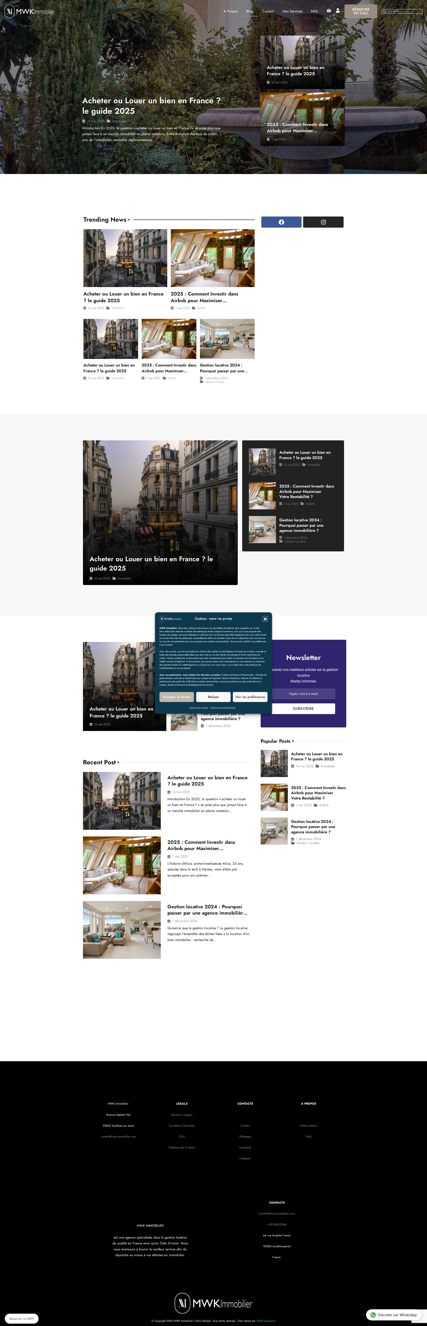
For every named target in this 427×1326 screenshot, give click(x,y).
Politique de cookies (198, 707)
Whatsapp (245, 1136)
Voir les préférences (250, 696)
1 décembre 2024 (216, 378)
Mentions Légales (181, 1115)
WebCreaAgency (266, 1321)
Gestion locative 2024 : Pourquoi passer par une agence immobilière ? (222, 371)
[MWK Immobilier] (170, 618)
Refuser (213, 696)
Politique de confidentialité (222, 707)
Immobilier (119, 121)
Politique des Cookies (182, 1147)
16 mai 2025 (96, 121)
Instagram (245, 1158)
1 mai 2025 (278, 139)
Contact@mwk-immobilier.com (277, 1213)
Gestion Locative (214, 382)
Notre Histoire (308, 1126)
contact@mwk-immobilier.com (118, 1136)
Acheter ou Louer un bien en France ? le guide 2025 (151, 106)
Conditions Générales (182, 1126)
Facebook (245, 1147)
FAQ (314, 11)
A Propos (231, 11)
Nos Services (292, 11)
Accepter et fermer (177, 696)
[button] (265, 618)
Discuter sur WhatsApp (397, 1314)
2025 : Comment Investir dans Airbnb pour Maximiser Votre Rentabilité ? (297, 130)
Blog (249, 11)
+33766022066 (277, 1224)
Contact (268, 11)
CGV (182, 1136)
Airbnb (201, 308)
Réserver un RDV (21, 1318)
